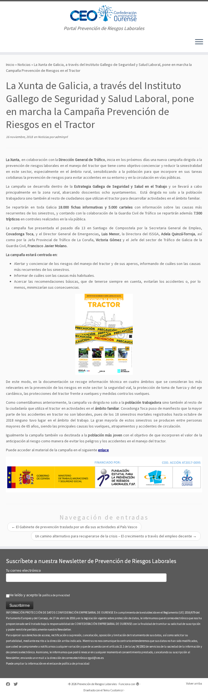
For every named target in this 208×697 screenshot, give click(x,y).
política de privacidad (56, 595)
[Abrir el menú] (199, 42)
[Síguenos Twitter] (17, 684)
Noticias (24, 64)
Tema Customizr (113, 690)
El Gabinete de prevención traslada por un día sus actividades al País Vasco (74, 526)
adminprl (61, 137)
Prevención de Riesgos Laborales (97, 684)
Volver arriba (194, 683)
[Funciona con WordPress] (137, 683)
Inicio (10, 64)
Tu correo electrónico (23, 570)
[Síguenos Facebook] (10, 684)
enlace (103, 449)
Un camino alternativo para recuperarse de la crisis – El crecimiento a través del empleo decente (116, 536)
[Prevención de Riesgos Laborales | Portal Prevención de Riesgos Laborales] (104, 13)
